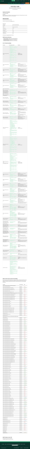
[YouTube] (12, 445)
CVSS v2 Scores (4, 23)
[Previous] (14, 9)
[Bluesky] (17, 445)
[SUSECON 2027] (13, 0)
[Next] (16, 9)
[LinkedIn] (16, 445)
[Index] (15, 9)
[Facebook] (13, 445)
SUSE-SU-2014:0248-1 (5, 38)
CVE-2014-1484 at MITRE (5, 13)
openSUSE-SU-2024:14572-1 (6, 40)
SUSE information (6, 18)
